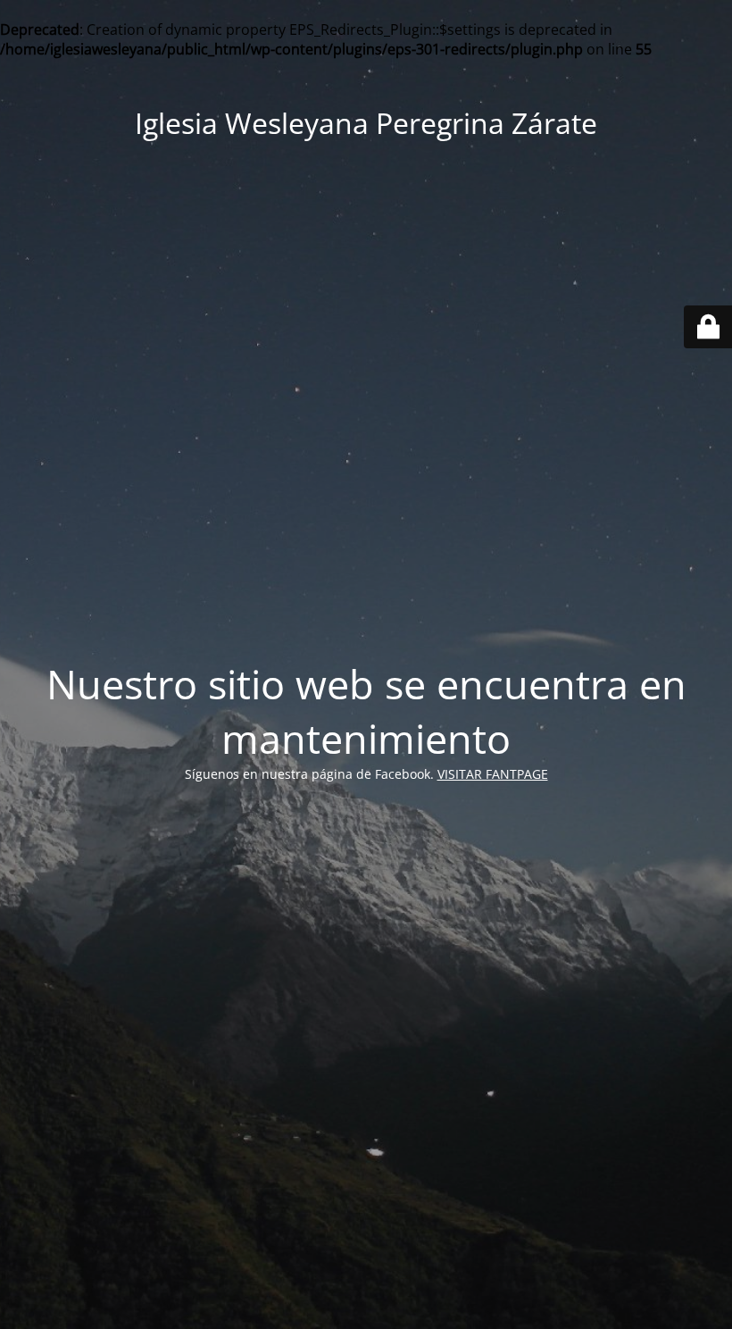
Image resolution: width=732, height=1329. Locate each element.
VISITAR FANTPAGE (492, 773)
